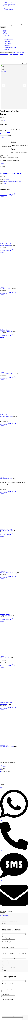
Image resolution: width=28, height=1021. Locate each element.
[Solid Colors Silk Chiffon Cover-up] (14, 554)
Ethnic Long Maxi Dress (6, 478)
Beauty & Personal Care (10, 47)
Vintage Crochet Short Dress (7, 373)
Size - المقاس (3, 130)
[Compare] (2, 69)
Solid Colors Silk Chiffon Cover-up (8, 573)
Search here (3, 25)
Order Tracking (8, 2)
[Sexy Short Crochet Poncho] (14, 397)
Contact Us (7, 6)
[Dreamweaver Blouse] (14, 596)
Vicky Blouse (3, 704)
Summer (14, 181)
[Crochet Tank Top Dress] (14, 312)
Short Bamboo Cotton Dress (7, 530)
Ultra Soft (19, 181)
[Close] (0, 768)
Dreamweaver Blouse (5, 615)
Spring (10, 181)
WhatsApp (23, 953)
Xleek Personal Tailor (9, 4)
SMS (13, 953)
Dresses (21, 54)
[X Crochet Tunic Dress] (14, 639)
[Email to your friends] (4, 168)
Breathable (5, 181)
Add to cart (3, 135)
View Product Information (11, 173)
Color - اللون (3, 124)
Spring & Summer (8, 39)
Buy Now (9, 135)
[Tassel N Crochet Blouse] (14, 270)
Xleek (5, 120)
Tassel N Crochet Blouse (6, 288)
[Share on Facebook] (1, 168)
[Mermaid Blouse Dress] (14, 220)
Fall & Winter (7, 43)
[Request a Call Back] (4, 767)
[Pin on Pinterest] (2, 168)
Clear (8, 132)
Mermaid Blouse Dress (5, 245)
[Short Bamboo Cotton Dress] (14, 511)
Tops (11, 243)
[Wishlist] (2, 66)
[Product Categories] (4, 31)
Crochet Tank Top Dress (6, 331)
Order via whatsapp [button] (6, 137)
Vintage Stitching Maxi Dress (7, 746)
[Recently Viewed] (6, 767)
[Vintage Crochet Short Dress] (14, 355)
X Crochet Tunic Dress (5, 657)
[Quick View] (12, 195)
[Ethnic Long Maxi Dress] (14, 451)
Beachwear (2, 243)
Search (2, 27)
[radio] (15, 123)
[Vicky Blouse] (14, 685)
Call (5, 953)
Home (14, 52)
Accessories (7, 45)
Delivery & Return (6, 146)
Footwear (6, 49)
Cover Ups (8, 414)
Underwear (7, 41)
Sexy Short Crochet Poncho (6, 416)
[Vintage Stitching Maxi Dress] (14, 727)
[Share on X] (0, 168)
